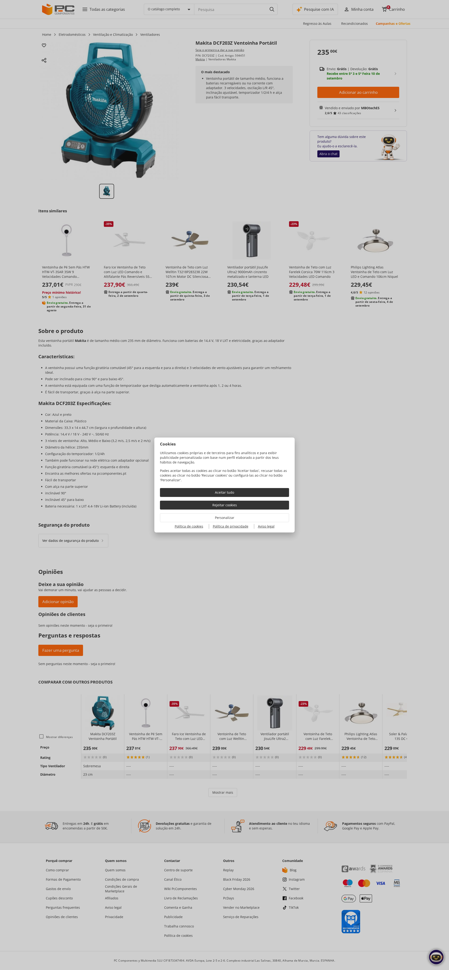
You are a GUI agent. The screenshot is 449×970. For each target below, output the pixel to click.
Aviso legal (266, 526)
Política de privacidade (230, 526)
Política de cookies (189, 526)
